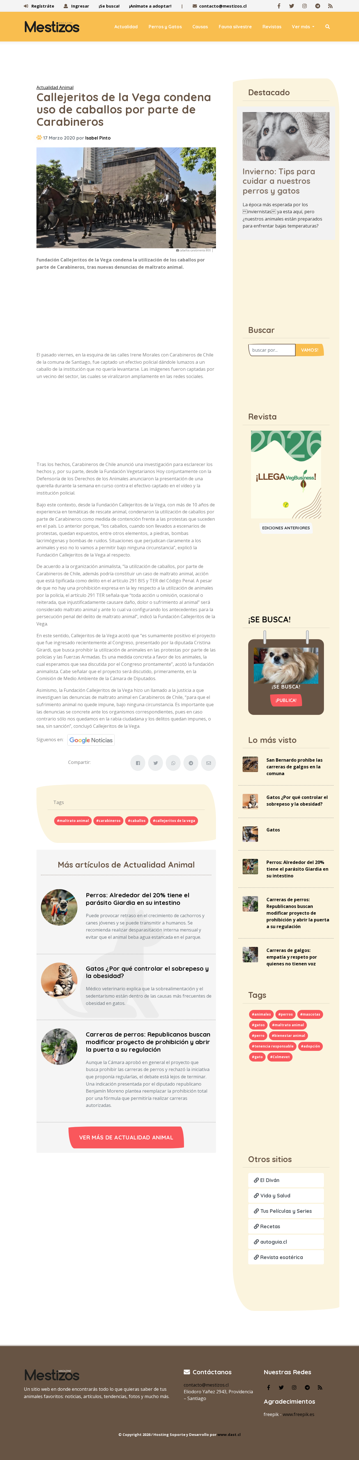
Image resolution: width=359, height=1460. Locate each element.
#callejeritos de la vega (174, 820)
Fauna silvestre (235, 26)
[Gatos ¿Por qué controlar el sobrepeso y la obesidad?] (59, 980)
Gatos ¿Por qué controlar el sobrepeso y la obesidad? (147, 972)
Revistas (272, 26)
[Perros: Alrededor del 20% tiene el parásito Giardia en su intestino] (59, 907)
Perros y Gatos (165, 26)
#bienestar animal (288, 1035)
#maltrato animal (73, 820)
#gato (257, 1057)
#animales (261, 1014)
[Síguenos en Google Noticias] (89, 739)
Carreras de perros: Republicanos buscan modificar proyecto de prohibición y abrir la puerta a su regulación (148, 1041)
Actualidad (126, 26)
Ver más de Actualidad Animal (126, 1137)
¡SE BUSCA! (269, 619)
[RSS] (330, 6)
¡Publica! (286, 700)
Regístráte (42, 6)
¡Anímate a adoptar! (150, 6)
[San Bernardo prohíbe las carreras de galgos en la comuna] (250, 764)
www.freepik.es (298, 1414)
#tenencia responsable (273, 1046)
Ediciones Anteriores (286, 527)
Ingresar (79, 6)
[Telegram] (317, 6)
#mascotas (310, 1014)
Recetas (269, 1226)
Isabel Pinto (98, 138)
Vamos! (309, 350)
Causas (200, 26)
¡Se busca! (109, 6)
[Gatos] (250, 834)
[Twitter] (291, 6)
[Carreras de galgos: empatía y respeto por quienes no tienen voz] (250, 954)
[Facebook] (279, 6)
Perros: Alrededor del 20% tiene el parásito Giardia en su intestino (137, 899)
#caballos (137, 820)
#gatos (258, 1025)
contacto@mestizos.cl (223, 6)
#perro (258, 1035)
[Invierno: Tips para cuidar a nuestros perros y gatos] (286, 136)
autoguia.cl (273, 1242)
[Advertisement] (179, 64)
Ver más (301, 26)
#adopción (310, 1046)
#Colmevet (280, 1057)
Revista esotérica (281, 1257)
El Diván (269, 1180)
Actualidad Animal (54, 87)
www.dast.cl (229, 1434)
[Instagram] (304, 6)
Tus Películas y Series (285, 1211)
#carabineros (108, 820)
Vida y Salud (274, 1195)
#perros (285, 1014)
